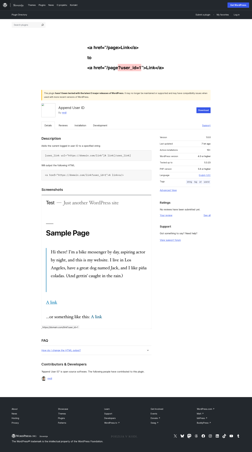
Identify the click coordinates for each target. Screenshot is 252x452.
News (14, 413)
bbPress (202, 418)
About (15, 409)
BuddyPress (204, 423)
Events (154, 413)
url (200, 182)
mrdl (64, 112)
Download (203, 110)
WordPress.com (206, 409)
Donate (155, 418)
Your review (166, 215)
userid (206, 182)
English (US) (205, 175)
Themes (62, 413)
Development (100, 125)
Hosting (15, 418)
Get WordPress (238, 5)
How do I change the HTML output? (61, 350)
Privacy (15, 423)
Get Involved (157, 409)
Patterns (62, 423)
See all (207, 215)
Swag (155, 423)
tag (195, 182)
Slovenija (44, 436)
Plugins (61, 418)
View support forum (170, 240)
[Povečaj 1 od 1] (147, 198)
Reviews (63, 125)
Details (48, 125)
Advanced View (168, 190)
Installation (80, 125)
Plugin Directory (19, 14)
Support (206, 125)
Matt (200, 413)
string (189, 182)
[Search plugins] (43, 25)
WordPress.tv (112, 423)
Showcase (63, 409)
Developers (110, 418)
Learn (107, 409)
